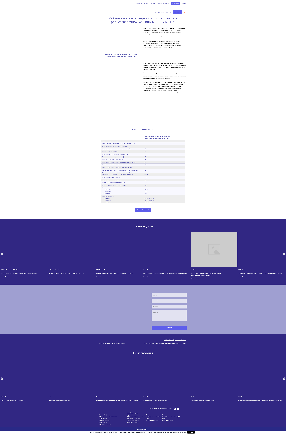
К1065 (193, 269)
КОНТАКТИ (166, 3)
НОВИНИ (153, 3)
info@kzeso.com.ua (181, 340)
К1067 (98, 396)
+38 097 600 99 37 (170, 340)
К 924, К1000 (100, 269)
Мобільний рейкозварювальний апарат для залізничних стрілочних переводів (117, 400)
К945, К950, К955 (54, 269)
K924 (240, 396)
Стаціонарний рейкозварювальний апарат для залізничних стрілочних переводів (260, 400)
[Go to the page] (106, 3)
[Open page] (24, 249)
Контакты (168, 12)
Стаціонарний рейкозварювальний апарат (155, 400)
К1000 (145, 269)
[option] (183, 4)
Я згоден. (191, 432)
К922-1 (240, 269)
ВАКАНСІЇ (159, 3)
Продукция (161, 12)
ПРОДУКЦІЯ (144, 3)
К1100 (193, 396)
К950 (50, 396)
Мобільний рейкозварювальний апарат (12, 400)
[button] (175, 3)
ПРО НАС (137, 3)
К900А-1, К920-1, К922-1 (9, 269)
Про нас (154, 12)
